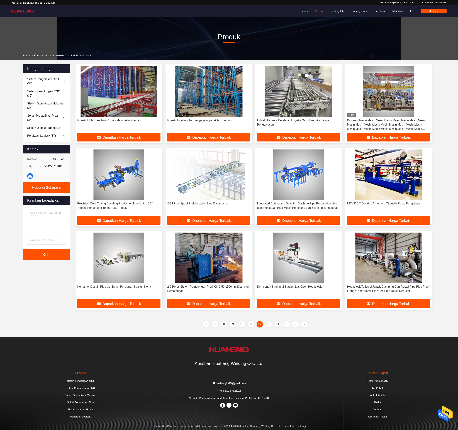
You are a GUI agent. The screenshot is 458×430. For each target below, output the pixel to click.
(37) (41, 135)
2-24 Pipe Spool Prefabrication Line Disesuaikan (198, 203)
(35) (43, 93)
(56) (43, 81)
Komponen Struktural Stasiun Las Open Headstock (289, 286)
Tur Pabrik (377, 388)
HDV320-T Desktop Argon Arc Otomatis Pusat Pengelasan (384, 203)
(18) (44, 127)
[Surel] (30, 176)
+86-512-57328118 (435, 2)
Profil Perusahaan (377, 380)
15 (286, 324)
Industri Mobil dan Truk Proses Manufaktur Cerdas (109, 120)
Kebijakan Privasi (377, 416)
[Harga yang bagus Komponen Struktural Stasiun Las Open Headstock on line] (298, 258)
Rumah (304, 11)
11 (250, 324)
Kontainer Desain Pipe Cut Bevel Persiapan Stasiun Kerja (114, 286)
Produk (319, 11)
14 (277, 324)
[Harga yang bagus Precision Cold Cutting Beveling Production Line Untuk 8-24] (118, 174)
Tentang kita (337, 11)
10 (241, 324)
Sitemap (377, 409)
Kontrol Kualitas (377, 395)
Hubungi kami (359, 11)
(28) (45, 105)
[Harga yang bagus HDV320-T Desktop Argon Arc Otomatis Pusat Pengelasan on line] (388, 174)
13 (268, 324)
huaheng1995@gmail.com (399, 2)
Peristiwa (380, 11)
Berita (377, 402)
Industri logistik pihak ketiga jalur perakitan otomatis (200, 120)
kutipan (433, 11)
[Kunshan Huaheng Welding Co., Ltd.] (22, 11)
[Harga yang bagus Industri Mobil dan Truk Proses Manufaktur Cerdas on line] (118, 91)
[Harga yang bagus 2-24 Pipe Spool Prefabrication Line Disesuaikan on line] (208, 174)
